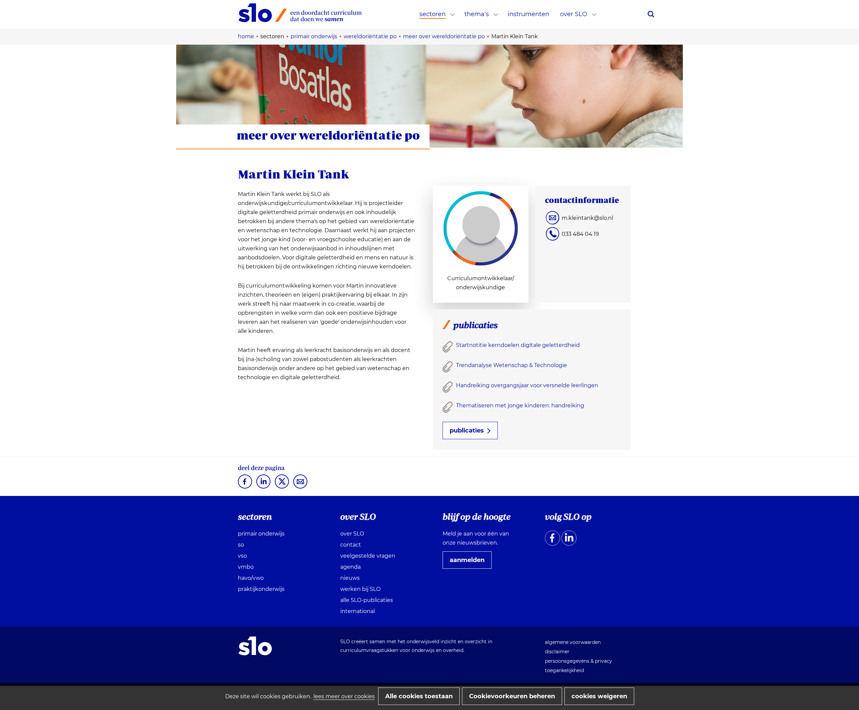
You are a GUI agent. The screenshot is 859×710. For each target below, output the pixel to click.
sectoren (432, 14)
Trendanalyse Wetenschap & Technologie (511, 365)
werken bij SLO (360, 589)
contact (350, 545)
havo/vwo (251, 578)
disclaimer (557, 652)
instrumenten (528, 14)
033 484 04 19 (580, 234)
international (357, 611)
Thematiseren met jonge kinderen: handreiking (520, 405)
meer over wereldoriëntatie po (328, 135)
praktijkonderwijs (261, 589)
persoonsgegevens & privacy (578, 661)
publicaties (467, 430)
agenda (350, 567)
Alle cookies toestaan (419, 696)
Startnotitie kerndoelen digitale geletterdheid (518, 345)
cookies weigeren (599, 696)
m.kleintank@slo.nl (587, 218)
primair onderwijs (261, 533)
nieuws (350, 578)
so (241, 545)
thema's (476, 14)
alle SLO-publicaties (366, 600)
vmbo (246, 567)
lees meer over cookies (344, 696)
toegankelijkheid (564, 670)
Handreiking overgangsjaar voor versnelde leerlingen (527, 385)
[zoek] (651, 14)
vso (242, 556)
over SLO (573, 14)
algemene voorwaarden (573, 642)
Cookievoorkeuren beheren (512, 696)
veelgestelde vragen (367, 556)
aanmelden (470, 562)
